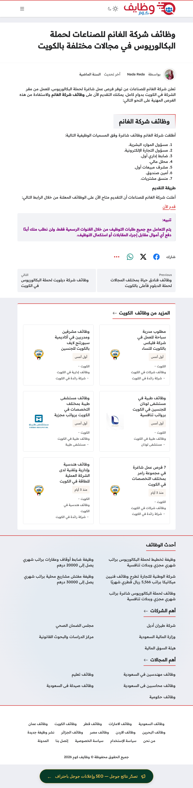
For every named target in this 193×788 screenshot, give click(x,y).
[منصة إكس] (143, 257)
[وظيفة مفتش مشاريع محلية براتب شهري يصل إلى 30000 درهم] (55, 579)
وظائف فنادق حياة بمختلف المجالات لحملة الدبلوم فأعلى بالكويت (141, 283)
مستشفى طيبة (75, 444)
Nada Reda (136, 74)
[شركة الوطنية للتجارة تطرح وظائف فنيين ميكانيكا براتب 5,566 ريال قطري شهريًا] (137, 579)
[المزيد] (116, 257)
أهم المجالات (163, 660)
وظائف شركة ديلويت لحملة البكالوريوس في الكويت (55, 283)
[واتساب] (130, 257)
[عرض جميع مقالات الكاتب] (170, 74)
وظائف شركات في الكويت (148, 372)
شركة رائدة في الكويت (147, 378)
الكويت (126, 313)
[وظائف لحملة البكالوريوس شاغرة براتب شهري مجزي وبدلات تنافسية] (137, 596)
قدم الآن (169, 206)
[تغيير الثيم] (112, 8)
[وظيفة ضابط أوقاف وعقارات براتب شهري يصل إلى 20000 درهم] (55, 562)
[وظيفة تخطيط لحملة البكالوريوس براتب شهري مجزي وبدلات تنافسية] (137, 562)
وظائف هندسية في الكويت (77, 508)
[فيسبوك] (156, 257)
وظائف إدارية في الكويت (73, 372)
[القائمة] (22, 8)
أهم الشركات (163, 610)
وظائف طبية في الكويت (150, 438)
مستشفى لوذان (151, 444)
